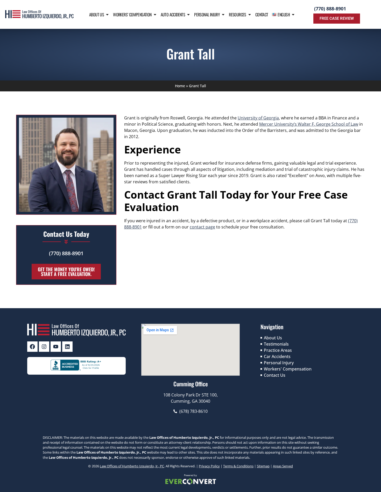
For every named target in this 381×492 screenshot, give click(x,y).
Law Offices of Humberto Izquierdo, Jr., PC (132, 466)
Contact (261, 14)
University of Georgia (258, 118)
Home (180, 85)
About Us (96, 14)
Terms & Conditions (238, 466)
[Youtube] (56, 346)
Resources (237, 14)
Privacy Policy (209, 466)
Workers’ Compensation (132, 14)
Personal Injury (207, 14)
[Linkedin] (67, 346)
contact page (202, 227)
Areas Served (283, 466)
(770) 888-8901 (330, 8)
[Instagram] (44, 346)
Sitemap (263, 466)
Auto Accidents (173, 14)
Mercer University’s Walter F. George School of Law (308, 124)
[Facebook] (32, 346)
